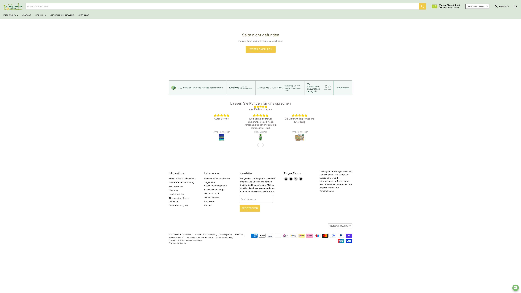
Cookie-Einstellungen (214, 189)
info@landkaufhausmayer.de (253, 188)
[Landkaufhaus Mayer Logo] (12, 6)
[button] (258, 145)
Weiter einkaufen (261, 49)
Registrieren (250, 208)
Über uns (40, 15)
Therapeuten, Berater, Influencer (199, 237)
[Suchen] (422, 6)
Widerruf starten (212, 197)
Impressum (209, 201)
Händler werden (176, 194)
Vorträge (83, 15)
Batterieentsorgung (178, 205)
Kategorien (10, 15)
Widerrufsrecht (211, 193)
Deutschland (476, 6)
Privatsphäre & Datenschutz (182, 178)
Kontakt (26, 15)
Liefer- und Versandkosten (217, 178)
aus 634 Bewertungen (260, 109)
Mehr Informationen (343, 87)
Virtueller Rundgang (62, 15)
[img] (260, 106)
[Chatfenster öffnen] (515, 288)
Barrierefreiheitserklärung (181, 182)
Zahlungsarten (176, 186)
